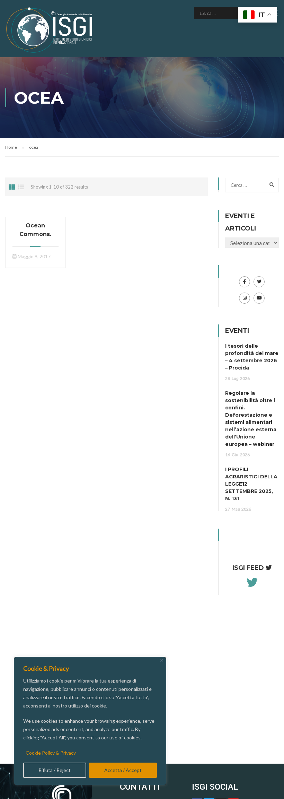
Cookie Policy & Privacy (51, 753)
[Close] (161, 660)
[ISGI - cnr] (50, 30)
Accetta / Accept (123, 770)
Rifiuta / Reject (54, 770)
